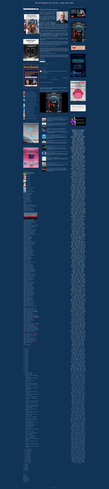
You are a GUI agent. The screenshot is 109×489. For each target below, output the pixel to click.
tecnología (73, 259)
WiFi (79, 163)
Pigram (80, 332)
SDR (81, 345)
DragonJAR (28, 174)
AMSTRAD (81, 250)
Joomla (82, 240)
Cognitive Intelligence (76, 158)
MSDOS (72, 282)
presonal (83, 458)
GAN (79, 259)
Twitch (82, 386)
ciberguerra (79, 191)
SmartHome (80, 204)
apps (83, 207)
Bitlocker (83, 315)
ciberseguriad (80, 446)
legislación (79, 220)
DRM (76, 373)
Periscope (83, 430)
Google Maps (73, 301)
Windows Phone (79, 290)
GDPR (77, 248)
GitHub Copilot (77, 278)
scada (78, 250)
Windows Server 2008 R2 (75, 388)
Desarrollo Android (30, 318)
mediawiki (76, 456)
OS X (80, 268)
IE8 (78, 342)
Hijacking (77, 208)
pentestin (83, 324)
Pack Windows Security (28, 200)
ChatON (73, 405)
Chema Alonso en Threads (29, 101)
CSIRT (75, 404)
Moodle (80, 320)
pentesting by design (77, 457)
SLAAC (76, 310)
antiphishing (82, 252)
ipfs (75, 394)
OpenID (80, 429)
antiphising (83, 365)
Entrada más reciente (43, 77)
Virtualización (73, 303)
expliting (72, 450)
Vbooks (80, 283)
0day (75, 239)
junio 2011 (27, 455)
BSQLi (73, 262)
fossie (43, 69)
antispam (83, 238)
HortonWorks (80, 375)
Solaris (81, 437)
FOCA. (74, 409)
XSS (78, 169)
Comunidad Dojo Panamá (30, 187)
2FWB (73, 305)
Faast (84, 194)
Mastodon (72, 289)
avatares (84, 290)
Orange (84, 344)
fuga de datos (82, 177)
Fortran (84, 409)
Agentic (72, 211)
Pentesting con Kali (30, 205)
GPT (78, 177)
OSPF (72, 428)
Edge (73, 268)
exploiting (80, 175)
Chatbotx (75, 405)
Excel (77, 205)
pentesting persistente (81, 261)
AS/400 (73, 398)
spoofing (82, 185)
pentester (81, 218)
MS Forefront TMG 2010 (30, 340)
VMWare (82, 364)
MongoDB (81, 331)
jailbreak (73, 184)
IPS (74, 376)
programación (77, 168)
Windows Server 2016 (30, 210)
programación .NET (75, 230)
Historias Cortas (29, 236)
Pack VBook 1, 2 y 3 (27, 207)
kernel (81, 258)
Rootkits (76, 289)
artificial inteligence (73, 366)
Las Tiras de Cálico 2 (30, 244)
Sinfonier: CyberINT (30, 298)
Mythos (77, 321)
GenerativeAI (74, 155)
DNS (82, 176)
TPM (84, 438)
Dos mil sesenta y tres (29, 427)
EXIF (81, 373)
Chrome (80, 196)
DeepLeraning (74, 407)
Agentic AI (77, 232)
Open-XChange (76, 429)
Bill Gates (82, 305)
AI (77, 132)
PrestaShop (73, 333)
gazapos (84, 451)
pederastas (79, 394)
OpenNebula (83, 429)
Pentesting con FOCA (30, 311)
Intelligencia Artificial (76, 418)
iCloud (75, 324)
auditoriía (73, 446)
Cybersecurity (79, 236)
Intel (81, 278)
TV (78, 283)
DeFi (81, 262)
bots (80, 206)
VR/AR (81, 227)
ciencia (72, 313)
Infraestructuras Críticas (31, 293)
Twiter (78, 439)
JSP (84, 330)
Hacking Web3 (29, 237)
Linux (83, 142)
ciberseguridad (75, 134)
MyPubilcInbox (74, 321)
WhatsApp (76, 152)
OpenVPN (72, 332)
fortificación (76, 180)
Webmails (82, 231)
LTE (78, 357)
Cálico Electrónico (27, 197)
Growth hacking (76, 330)
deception (77, 335)
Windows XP (74, 191)
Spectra (83, 146)
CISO (84, 250)
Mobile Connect (81, 272)
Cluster (28, 301)
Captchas (80, 239)
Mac (76, 220)
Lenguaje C (73, 343)
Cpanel (77, 353)
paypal (84, 313)
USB (72, 247)
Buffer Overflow (75, 300)
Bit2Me (80, 209)
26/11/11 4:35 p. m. (46, 73)
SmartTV (75, 190)
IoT (84, 176)
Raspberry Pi (29, 259)
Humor (83, 137)
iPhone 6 (81, 368)
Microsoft (74, 153)
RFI (73, 294)
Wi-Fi (77, 303)
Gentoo (84, 355)
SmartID (84, 294)
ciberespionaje (74, 175)
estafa (79, 448)
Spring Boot (29, 272)
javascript (83, 190)
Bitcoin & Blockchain (30, 291)
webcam (79, 228)
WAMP (84, 440)
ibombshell (80, 291)
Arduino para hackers (30, 206)
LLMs (77, 147)
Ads (71, 281)
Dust (74, 228)
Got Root (28, 296)
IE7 (82, 288)
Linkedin (73, 231)
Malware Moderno (30, 249)
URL (73, 440)
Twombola (83, 439)
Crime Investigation (30, 289)
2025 (25, 350)
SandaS (84, 322)
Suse (83, 363)
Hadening (80, 414)
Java (75, 199)
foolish (81, 253)
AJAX (80, 397)
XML (81, 334)
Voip (82, 221)
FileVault (77, 409)
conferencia (73, 194)
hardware (77, 164)
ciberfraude (72, 367)
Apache (77, 174)
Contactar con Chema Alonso (30, 92)
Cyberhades (25, 481)
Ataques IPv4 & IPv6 (30, 209)
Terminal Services (79, 207)
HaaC (78, 293)
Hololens (72, 415)
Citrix (81, 194)
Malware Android (29, 299)
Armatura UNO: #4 (30, 265)
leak (84, 189)
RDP (74, 257)
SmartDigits (79, 436)
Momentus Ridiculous (82, 251)
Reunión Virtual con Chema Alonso (31, 93)
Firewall (80, 211)
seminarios (72, 326)
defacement (77, 313)
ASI (74, 398)
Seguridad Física (75, 173)
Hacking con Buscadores (30, 335)
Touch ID (78, 386)
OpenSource (73, 238)
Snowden (78, 437)
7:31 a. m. (54, 62)
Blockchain (82, 158)
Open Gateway (80, 237)
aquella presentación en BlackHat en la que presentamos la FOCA (48, 13)
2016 (25, 364)
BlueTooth (81, 195)
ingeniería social (78, 247)
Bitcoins (80, 173)
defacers (80, 367)
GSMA (73, 278)
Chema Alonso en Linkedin (29, 111)
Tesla (71, 323)
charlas (77, 138)
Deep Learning (75, 163)
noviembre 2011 (28, 374)
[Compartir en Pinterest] (44, 61)
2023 (25, 353)
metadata (79, 184)
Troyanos (77, 197)
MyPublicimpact (26, 477)
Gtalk (72, 356)
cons (83, 179)
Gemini (73, 178)
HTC (74, 414)
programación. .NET (74, 459)
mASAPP (80, 324)
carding (75, 312)
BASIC (76, 305)
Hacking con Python (30, 304)
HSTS (77, 301)
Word (79, 388)
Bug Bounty (29, 256)
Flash (75, 374)
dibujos (78, 210)
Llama (80, 208)
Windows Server (74, 166)
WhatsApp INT (29, 240)
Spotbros (72, 438)
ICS (79, 293)
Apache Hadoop (79, 315)
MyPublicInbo (82, 425)
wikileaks (83, 228)
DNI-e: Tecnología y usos (30, 338)
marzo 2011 (27, 459)
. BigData (83, 396)
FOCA (80, 146)
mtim (79, 456)
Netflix (73, 260)
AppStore (81, 326)
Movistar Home (82, 162)
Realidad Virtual (73, 279)
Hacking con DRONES (30, 288)
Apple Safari (79, 281)
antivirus (72, 242)
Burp (76, 372)
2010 (25, 464)
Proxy (75, 206)
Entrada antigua (65, 77)
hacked (83, 191)
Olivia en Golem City (31, 227)
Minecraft (73, 425)
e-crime (78, 188)
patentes (74, 299)
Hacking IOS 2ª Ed (30, 313)
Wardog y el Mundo (30, 319)
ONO (84, 427)
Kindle (80, 419)
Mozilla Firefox (77, 231)
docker (73, 198)
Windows (73, 143)
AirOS (79, 398)
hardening (74, 139)
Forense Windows (29, 342)
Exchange (75, 355)
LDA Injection (83, 419)
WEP (72, 387)
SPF (78, 249)
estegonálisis (83, 448)
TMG (82, 438)
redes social (73, 460)
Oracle (81, 186)
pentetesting (73, 458)
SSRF (81, 322)
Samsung (76, 302)
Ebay (83, 373)
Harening (83, 414)
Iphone (73, 142)
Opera (83, 268)
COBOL (82, 372)
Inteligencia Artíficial (79, 417)
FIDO (72, 409)
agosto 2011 (27, 452)
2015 (25, 365)
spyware (83, 280)
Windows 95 (75, 346)
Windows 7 (73, 168)
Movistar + (80, 179)
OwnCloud (76, 430)
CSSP (80, 404)
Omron (81, 428)
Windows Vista (77, 165)
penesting (72, 457)
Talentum (83, 199)
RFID (83, 278)
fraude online (78, 189)
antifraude (84, 323)
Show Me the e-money (30, 261)
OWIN (76, 428)
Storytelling (28, 239)
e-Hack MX (28, 184)
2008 (25, 467)
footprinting (82, 216)
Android (73, 144)
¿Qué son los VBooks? (27, 204)
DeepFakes (83, 168)
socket (75, 461)
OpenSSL (79, 282)
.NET (72, 183)
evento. (77, 449)
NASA (76, 427)
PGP (76, 246)
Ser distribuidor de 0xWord (27, 193)
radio (72, 199)
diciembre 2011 (28, 372)
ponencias (77, 458)
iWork (77, 324)
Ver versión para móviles (54, 79)
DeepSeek (74, 221)
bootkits (72, 324)
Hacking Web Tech (30, 297)
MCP (80, 357)
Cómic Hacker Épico (30, 303)
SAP (71, 362)
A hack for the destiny (30, 287)
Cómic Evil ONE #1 (30, 276)
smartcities (78, 299)
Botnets (73, 207)
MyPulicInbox (72, 427)
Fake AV (78, 355)
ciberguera (76, 367)
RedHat (78, 279)
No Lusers (78, 145)
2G (82, 314)
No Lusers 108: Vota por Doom (30, 435)
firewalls (84, 335)
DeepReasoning (74, 288)
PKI (82, 282)
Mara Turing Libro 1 (30, 254)
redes (82, 154)
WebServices (73, 365)
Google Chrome (74, 179)
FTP (78, 277)
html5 (80, 284)
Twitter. (80, 439)
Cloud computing (82, 174)
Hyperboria (81, 356)
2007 (25, 468)
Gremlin (74, 309)
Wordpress (74, 185)
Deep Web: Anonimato (30, 300)
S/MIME (76, 322)
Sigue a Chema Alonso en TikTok (30, 98)
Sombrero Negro (29, 247)
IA (79, 132)
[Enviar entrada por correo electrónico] (56, 62)
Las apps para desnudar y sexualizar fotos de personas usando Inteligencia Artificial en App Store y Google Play (57, 118)
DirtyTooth (73, 248)
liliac (77, 394)
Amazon (76, 195)
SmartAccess (75, 436)
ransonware (82, 395)
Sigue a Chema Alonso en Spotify (30, 103)
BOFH (79, 305)
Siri (81, 229)
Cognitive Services (80, 159)
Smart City (80, 294)
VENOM (81, 440)
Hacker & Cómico (28, 390)
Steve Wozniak (80, 289)
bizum (78, 366)
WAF (83, 283)
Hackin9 (73, 342)
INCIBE (72, 376)
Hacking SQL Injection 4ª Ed (31, 329)
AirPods (75, 315)
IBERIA (83, 415)
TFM (78, 364)
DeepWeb (83, 271)
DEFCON (78, 262)
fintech (75, 450)
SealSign (83, 273)
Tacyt (80, 199)
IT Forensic (28, 182)
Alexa (78, 226)
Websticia (82, 269)
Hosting (76, 342)
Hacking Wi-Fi (29, 257)
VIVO (77, 323)
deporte (73, 291)
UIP (71, 440)
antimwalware (83, 388)
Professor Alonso (27, 196)
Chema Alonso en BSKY (29, 108)
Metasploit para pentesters (32, 323)
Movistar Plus (74, 215)
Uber (80, 364)
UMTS (78, 311)
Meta (77, 268)
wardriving (77, 314)
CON (84, 169)
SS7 (73, 362)
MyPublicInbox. (78, 426)
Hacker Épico (29, 322)
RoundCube (73, 384)
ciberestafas (74, 200)
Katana (78, 419)
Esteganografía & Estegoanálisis (32, 310)
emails (77, 448)
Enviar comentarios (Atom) (49, 82)
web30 (80, 314)
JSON (81, 342)
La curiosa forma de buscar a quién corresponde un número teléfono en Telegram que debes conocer (56, 135)
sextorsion (83, 284)
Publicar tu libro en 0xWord (27, 172)
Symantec (72, 386)
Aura (80, 152)
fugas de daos (77, 451)
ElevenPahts (83, 281)
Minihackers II (29, 223)
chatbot (75, 210)
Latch (77, 141)
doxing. (80, 447)
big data (72, 157)
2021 (25, 356)
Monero (78, 331)
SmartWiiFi (72, 437)
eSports (74, 368)
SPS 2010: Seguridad (29, 339)
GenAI (76, 142)
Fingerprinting (82, 143)
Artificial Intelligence (80, 139)
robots (82, 206)
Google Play (73, 186)
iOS (76, 149)
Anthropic (78, 326)
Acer (76, 398)
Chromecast (73, 373)
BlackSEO (81, 226)
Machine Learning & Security (31, 275)
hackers (82, 141)
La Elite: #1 (29, 262)
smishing (73, 461)
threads (77, 396)
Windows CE (75, 387)
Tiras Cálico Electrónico (31, 270)
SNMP (78, 322)
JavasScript (83, 418)
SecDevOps (74, 269)
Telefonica (72, 311)
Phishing (73, 164)
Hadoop (79, 301)
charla (80, 217)
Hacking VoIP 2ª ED (30, 320)
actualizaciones (79, 365)
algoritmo (74, 270)
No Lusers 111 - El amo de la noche (31, 416)
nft (83, 215)
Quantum (83, 193)
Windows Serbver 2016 (81, 387)
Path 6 (72, 345)
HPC (72, 414)
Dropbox (72, 293)
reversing (79, 225)
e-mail (83, 149)
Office (77, 199)
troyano (80, 230)
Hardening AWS (29, 238)
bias (74, 247)
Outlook (80, 273)
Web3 (78, 156)
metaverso (83, 198)
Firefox (76, 176)
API (82, 225)
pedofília (83, 456)
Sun (79, 252)
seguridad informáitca (81, 325)
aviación (83, 346)
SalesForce (76, 362)
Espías (72, 355)
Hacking (73, 130)
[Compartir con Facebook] (43, 61)
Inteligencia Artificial (78, 133)
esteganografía (82, 210)
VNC (84, 386)
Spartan (84, 437)
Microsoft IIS (80, 344)
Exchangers (83, 408)
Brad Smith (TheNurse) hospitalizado (31, 383)
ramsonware (83, 459)
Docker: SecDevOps (30, 281)
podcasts (72, 176)
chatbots (75, 253)
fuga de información (82, 219)
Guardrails (80, 341)
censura (78, 312)
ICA (82, 301)
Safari (76, 283)
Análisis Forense (82, 148)
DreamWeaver (78, 407)
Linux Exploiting (29, 312)
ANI (82, 397)
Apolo (72, 372)
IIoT (84, 415)
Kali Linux (80, 205)
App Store (74, 281)
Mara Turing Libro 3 (30, 251)
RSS (76, 228)
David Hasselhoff (82, 267)
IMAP (83, 375)
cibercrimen (77, 162)
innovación (74, 159)
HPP (83, 341)
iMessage (73, 304)
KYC (80, 377)
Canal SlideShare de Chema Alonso (31, 115)
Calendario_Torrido (74, 227)
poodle (80, 458)
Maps (75, 331)
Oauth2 (73, 252)
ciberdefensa (82, 312)
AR (83, 397)
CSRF (77, 259)
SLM (80, 279)
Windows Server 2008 (81, 295)
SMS (72, 180)
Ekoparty (28, 180)
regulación (73, 314)
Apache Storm (79, 399)
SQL (83, 345)
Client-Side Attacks (30, 286)
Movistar (82, 163)
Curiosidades (81, 131)
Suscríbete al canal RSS (29, 113)
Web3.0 (79, 334)
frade (83, 450)
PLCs (71, 294)
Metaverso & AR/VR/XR (31, 234)
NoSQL (80, 321)
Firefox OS (80, 409)
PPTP (84, 301)
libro (83, 175)
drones (75, 250)
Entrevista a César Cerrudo (29, 380)
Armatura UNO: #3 (30, 266)
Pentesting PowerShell (30, 302)
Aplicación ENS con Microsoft (32, 330)
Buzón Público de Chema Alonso (30, 95)
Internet (73, 145)
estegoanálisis (74, 271)
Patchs (75, 332)
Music (84, 293)
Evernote (72, 374)
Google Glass (74, 341)
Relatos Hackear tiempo (31, 250)
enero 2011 (27, 462)
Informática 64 (77, 240)
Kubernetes (29, 246)
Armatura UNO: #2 (30, 267)
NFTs (78, 215)
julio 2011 (27, 453)
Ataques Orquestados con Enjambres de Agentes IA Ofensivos (57, 168)
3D (77, 271)
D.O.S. (75, 262)
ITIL (74, 416)
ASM (74, 292)
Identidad (80, 142)
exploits (76, 198)
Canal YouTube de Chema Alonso (30, 116)
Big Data (28, 235)
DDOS (80, 271)
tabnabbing (82, 461)
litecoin (75, 336)
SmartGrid (83, 436)
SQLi (75, 229)
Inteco (83, 416)
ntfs (81, 456)
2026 (25, 349)
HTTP (84, 195)
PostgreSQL (83, 332)
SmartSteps (73, 385)
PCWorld (79, 193)
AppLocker (83, 399)
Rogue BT (83, 383)
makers (78, 218)
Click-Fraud (83, 300)
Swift (83, 385)
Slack (81, 363)
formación (73, 137)
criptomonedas (78, 167)
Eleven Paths (81, 144)
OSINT (28, 260)
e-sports (77, 284)
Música (83, 157)
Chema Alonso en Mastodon (29, 106)
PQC (78, 260)
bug (83, 155)
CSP (77, 404)
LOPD (74, 220)
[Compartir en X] (42, 61)
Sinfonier (78, 229)
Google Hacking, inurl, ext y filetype (52, 157)
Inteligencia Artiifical (76, 377)
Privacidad (81, 134)
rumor (77, 460)
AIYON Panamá (29, 189)
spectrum (78, 461)
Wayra (79, 190)
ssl (84, 206)
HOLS (75, 356)
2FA (83, 167)
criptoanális (72, 447)
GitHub (75, 235)
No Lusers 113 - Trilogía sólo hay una (31, 396)
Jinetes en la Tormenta (30, 255)
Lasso (83, 342)
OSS (74, 428)
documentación (73, 222)
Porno (80, 309)
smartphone (73, 208)
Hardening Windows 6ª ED (30, 333)
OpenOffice (83, 241)
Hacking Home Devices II (31, 226)
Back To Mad (27, 382)
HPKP (75, 375)
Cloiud (78, 405)
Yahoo (76, 236)
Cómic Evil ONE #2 (30, 271)
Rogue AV (80, 383)
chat (83, 229)
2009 (25, 465)
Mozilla (83, 320)
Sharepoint (83, 279)
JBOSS (72, 357)
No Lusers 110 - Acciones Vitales (30, 418)
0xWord (24, 475)
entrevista (82, 270)
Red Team (28, 280)
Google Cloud (76, 251)
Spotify (77, 238)
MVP (77, 272)
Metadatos (81, 147)
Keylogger (83, 377)
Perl (77, 332)
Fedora (81, 355)
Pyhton (75, 345)
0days (82, 299)
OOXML (75, 204)
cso (74, 313)
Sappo (79, 310)
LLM (79, 141)
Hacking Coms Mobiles (30, 331)
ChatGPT (79, 149)
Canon (84, 372)
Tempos (76, 146)
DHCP (83, 353)
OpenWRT (73, 430)
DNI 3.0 (79, 406)
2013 (25, 368)
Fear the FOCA (27, 195)
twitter (72, 156)
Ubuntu (74, 188)
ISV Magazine (77, 376)
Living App (72, 195)
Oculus (79, 428)
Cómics (72, 151)
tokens (81, 169)
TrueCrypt (73, 334)
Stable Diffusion (81, 302)
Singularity (78, 363)
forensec (80, 450)
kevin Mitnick (79, 280)
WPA (72, 346)
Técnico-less (79, 200)
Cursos (74, 138)
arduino (76, 242)
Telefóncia (72, 439)
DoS (78, 288)
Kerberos (72, 331)
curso (82, 217)
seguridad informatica (81, 460)
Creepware (80, 353)
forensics (73, 232)
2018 (25, 361)
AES (75, 326)
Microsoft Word (76, 320)
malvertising (78, 336)
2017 (25, 362)
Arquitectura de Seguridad (31, 229)
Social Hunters (29, 245)
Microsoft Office (78, 241)
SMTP (73, 302)
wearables (79, 396)
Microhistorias (29, 321)
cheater (80, 366)
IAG (82, 330)
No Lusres (81, 427)
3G (77, 239)
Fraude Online (28, 334)
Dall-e (79, 373)
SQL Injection (79, 155)
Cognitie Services (82, 405)
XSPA (79, 303)
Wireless (81, 187)
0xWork (73, 397)
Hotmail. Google (76, 415)
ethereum (78, 222)
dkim (83, 249)
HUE (77, 375)
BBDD (84, 326)
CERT (79, 372)
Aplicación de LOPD (29, 341)
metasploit (77, 157)
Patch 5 (80, 430)
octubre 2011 (27, 449)
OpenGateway (74, 249)
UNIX (74, 323)
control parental (73, 267)
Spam (75, 156)
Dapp (72, 354)
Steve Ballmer (76, 438)
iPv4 (82, 189)
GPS (75, 183)
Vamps (76, 334)
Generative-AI (82, 151)
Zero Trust (79, 346)
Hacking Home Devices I (31, 230)
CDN (79, 352)
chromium (83, 366)
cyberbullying (73, 284)
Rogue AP (72, 322)
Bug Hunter (29, 219)
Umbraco (76, 440)
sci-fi (84, 253)
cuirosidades (76, 447)
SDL (76, 384)
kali (80, 188)
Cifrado (72, 165)
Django (83, 354)
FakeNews (76, 211)
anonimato (74, 209)
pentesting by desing (75, 325)
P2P (83, 232)
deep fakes (78, 270)
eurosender (73, 449)
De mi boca (81, 406)
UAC (83, 200)
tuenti (84, 242)
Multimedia (73, 273)
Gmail (79, 176)
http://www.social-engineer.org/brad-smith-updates (48, 46)
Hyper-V (78, 356)
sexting (84, 258)
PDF (77, 206)
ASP (72, 315)
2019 (25, 359)
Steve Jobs (78, 269)
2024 (25, 352)
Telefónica (83, 136)
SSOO (83, 384)
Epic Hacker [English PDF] (31, 308)
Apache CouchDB (74, 399)
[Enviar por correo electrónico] (40, 61)
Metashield (73, 241)
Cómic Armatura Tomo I (31, 279)
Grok (77, 341)
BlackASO (74, 352)
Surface (81, 385)
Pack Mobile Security (27, 199)
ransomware (73, 219)
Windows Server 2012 (30, 324)
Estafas (83, 152)
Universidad (73, 147)
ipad (76, 169)
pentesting (74, 132)
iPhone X (73, 394)
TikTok (81, 249)
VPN (80, 221)
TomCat (75, 386)
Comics (77, 143)
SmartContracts (76, 187)
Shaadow (84, 362)
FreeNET (77, 374)
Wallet (81, 311)
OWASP (77, 273)
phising (80, 395)
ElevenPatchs (73, 408)
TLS (72, 295)
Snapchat (81, 333)
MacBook (75, 282)
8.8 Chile (28, 176)
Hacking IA (29, 220)
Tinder (76, 311)
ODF (78, 216)
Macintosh (79, 343)
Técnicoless (82, 197)
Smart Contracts (80, 257)
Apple (77, 144)
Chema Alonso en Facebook (29, 110)
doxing (72, 250)
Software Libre (81, 180)
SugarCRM (79, 438)
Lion (82, 293)
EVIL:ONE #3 (29, 258)
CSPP (72, 251)
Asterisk (74, 372)
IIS (76, 183)
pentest (73, 141)
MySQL (83, 184)
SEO (76, 225)
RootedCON (78, 345)
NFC (79, 248)
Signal (75, 363)
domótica (76, 291)
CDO (83, 220)
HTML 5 (80, 330)
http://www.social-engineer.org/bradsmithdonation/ (48, 53)
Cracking (83, 183)
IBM (79, 227)
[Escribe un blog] (41, 61)
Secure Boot (80, 362)
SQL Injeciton (80, 384)
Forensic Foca (82, 277)
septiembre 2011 (28, 450)
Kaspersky (75, 357)
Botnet (77, 219)
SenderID (76, 294)
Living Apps (77, 178)
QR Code (83, 321)
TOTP (77, 217)
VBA (78, 440)
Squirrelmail (77, 385)
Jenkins (72, 419)
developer (78, 194)
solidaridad (73, 396)
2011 (25, 371)
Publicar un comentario (43, 76)
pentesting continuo (78, 304)
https (79, 198)
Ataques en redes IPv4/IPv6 (31, 328)
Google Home (78, 263)
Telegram (73, 196)
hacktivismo (83, 222)
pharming (76, 395)
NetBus (79, 427)
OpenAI (78, 186)
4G (72, 292)
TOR (72, 210)
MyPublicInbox (25, 476)
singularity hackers (74, 216)
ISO (72, 416)
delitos (81, 313)
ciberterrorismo (74, 280)
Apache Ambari (82, 398)
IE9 (75, 268)
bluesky (76, 446)
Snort (75, 437)
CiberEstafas (29, 248)
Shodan (79, 183)
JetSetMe (75, 419)
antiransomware (74, 261)
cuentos (78, 253)
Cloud (72, 190)
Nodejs (84, 331)
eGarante (81, 335)
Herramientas (82, 165)
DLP (83, 292)
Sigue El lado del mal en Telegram (30, 96)
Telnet (75, 439)
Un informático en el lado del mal (54, 3)
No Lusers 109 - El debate (29, 431)
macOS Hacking (29, 290)
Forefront (74, 272)
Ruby (82, 246)
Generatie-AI (81, 374)
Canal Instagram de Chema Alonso (31, 118)
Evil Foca (83, 209)
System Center (74, 364)
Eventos (78, 130)
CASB (73, 404)
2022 (25, 355)
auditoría (75, 154)
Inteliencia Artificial (73, 417)
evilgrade (77, 368)
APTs (84, 336)
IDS (80, 288)
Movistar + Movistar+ (77, 425)
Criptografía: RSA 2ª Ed (31, 317)
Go (72, 309)
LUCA (73, 152)
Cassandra (82, 404)
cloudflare (73, 189)
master (84, 291)
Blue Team (83, 247)
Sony (84, 333)
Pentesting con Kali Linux (31, 314)
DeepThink (80, 354)
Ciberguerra (29, 228)
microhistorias (74, 193)
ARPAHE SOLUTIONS (30, 191)
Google (75, 135)
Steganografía (83, 310)
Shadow (73, 363)
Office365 (82, 248)
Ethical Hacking (29, 208)
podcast (75, 177)
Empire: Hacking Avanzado (31, 269)
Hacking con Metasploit (31, 282)
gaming (76, 196)
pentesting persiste (82, 457)
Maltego (83, 343)
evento (78, 267)
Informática (77, 416)
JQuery (80, 418)
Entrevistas (76, 148)
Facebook (77, 151)
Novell (78, 309)
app (72, 253)
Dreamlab (28, 178)
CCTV (77, 352)
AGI (78, 397)
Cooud (73, 406)
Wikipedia (80, 323)
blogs (72, 177)
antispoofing (83, 303)
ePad (82, 447)
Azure (77, 209)
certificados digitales (76, 258)
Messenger (82, 259)
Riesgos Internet (29, 278)
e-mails (73, 239)
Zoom (74, 335)
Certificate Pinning (79, 292)
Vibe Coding (75, 295)
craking (83, 446)
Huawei (80, 415)
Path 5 (79, 246)
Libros (79, 136)
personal (73, 149)
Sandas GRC (77, 333)
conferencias (80, 135)
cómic (78, 221)
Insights (80, 416)
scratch (83, 304)
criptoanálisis (80, 242)
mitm (80, 157)
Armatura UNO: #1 (30, 268)
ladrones (72, 336)
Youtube (72, 169)
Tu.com (79, 235)
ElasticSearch (82, 407)
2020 (25, 358)
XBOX (80, 238)
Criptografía (82, 156)
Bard (81, 232)
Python (78, 154)
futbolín (81, 451)
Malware (81, 138)
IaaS (80, 376)
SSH (84, 246)
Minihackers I (29, 224)
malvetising (73, 456)
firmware (77, 450)
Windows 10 (82, 178)
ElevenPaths (78, 137)
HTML (73, 229)
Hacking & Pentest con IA (31, 225)
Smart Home (82, 260)
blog (83, 173)
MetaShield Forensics (74, 344)
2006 (25, 470)
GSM (83, 230)
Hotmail (84, 236)
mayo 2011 (27, 456)
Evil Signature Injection (78, 408)
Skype (76, 257)
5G (84, 314)
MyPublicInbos (73, 426)
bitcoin (79, 166)
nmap (72, 299)
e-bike (83, 367)
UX (75, 323)
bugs (84, 164)
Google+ (72, 330)
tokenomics (73, 174)
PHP (76, 184)
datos (81, 215)
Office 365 (76, 252)
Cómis (76, 406)
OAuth (76, 260)
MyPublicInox (82, 426)
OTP (71, 257)
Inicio (55, 77)
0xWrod (76, 397)
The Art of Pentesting (30, 233)
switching (82, 336)
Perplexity (72, 225)
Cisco (80, 300)
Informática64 (75, 237)
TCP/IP (84, 289)
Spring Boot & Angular (30, 277)
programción (79, 459)
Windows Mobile (73, 290)
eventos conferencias (81, 449)
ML (77, 235)
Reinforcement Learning (74, 383)
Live (76, 343)
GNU (75, 293)
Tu (80, 386)
